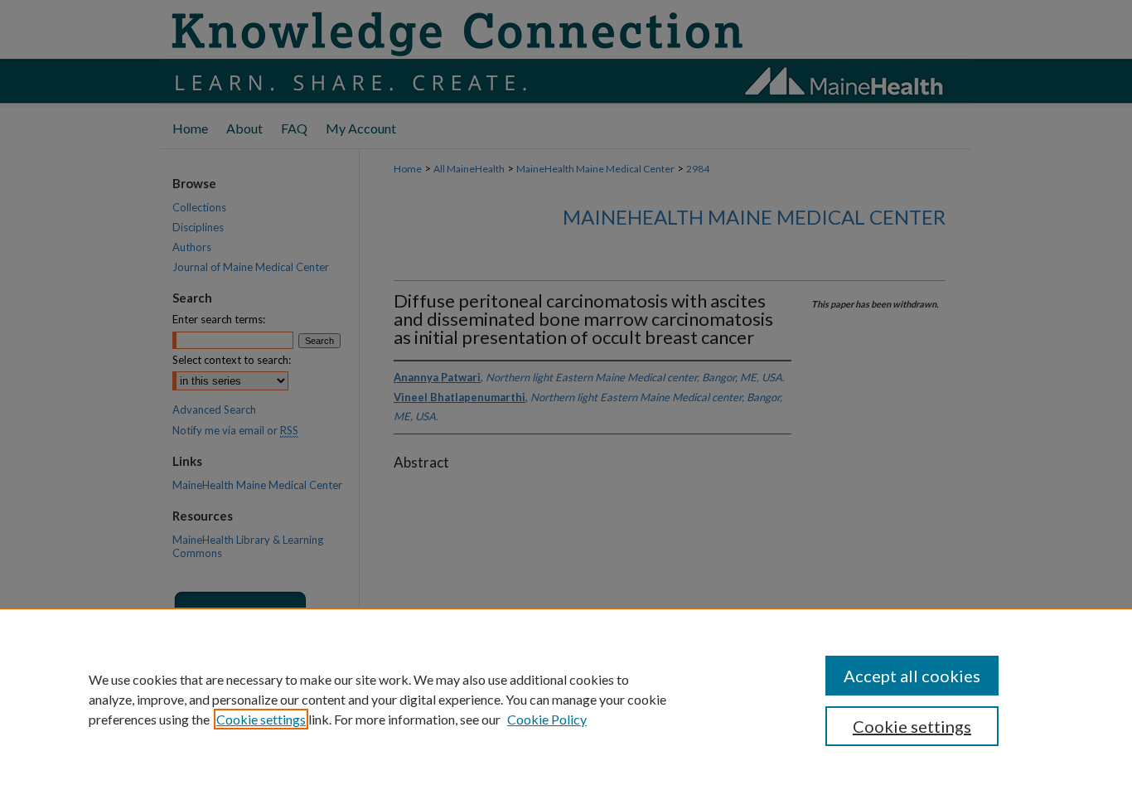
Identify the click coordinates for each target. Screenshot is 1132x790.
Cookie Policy (547, 719)
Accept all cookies (912, 676)
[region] (566, 699)
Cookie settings (261, 719)
